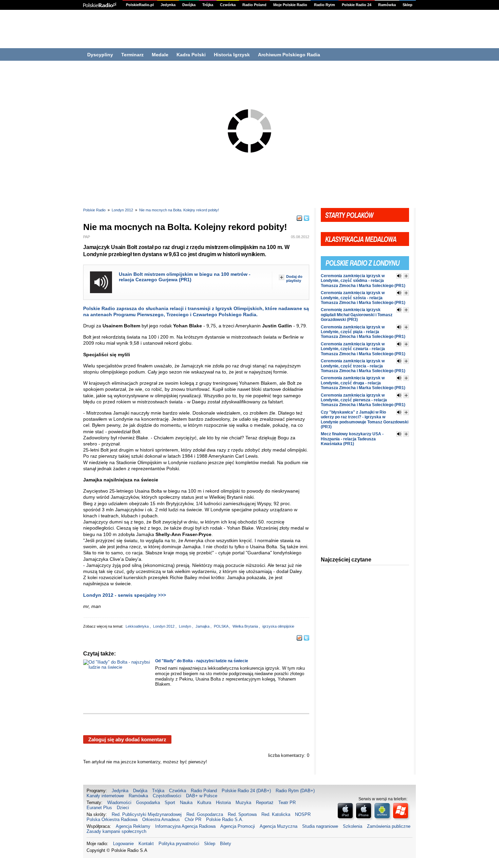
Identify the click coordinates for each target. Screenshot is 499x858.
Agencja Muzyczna (278, 826)
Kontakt (146, 843)
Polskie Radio (94, 210)
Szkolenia (352, 826)
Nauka (186, 802)
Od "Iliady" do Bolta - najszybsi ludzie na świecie (201, 661)
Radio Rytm (324, 5)
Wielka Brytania (246, 626)
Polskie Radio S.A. (224, 819)
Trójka (207, 5)
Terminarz (132, 54)
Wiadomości (119, 802)
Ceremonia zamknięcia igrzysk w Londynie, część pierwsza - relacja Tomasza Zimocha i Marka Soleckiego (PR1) (363, 400)
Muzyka (243, 802)
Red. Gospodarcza (204, 814)
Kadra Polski (191, 54)
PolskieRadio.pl (140, 5)
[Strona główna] (99, 4)
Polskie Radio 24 (356, 5)
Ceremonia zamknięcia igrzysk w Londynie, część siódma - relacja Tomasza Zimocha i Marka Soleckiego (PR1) (363, 280)
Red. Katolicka (275, 814)
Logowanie (123, 843)
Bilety (225, 843)
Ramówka (387, 5)
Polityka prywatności (179, 843)
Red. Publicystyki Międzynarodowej (147, 814)
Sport (170, 802)
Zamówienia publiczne (388, 826)
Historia (223, 802)
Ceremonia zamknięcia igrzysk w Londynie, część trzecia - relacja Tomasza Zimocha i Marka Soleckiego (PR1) (363, 366)
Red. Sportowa (242, 814)
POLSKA (221, 626)
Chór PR (193, 819)
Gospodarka (148, 802)
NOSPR (303, 814)
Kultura (204, 802)
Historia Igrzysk (232, 54)
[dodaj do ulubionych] (406, 276)
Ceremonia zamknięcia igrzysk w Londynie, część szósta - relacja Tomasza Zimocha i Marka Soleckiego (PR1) (363, 297)
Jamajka (203, 626)
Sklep (407, 5)
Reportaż (265, 802)
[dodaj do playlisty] (281, 277)
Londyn (185, 626)
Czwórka (228, 5)
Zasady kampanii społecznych (116, 831)
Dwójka (189, 5)
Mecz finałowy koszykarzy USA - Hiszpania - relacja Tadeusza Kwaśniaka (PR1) (352, 439)
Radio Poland (254, 5)
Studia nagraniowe (320, 826)
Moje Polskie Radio (290, 5)
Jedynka (168, 5)
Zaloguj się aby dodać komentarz (127, 739)
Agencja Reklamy (133, 826)
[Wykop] (299, 218)
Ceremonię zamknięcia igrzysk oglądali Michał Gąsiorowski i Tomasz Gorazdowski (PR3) (356, 314)
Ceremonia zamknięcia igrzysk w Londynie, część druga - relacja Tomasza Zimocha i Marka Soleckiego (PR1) (363, 383)
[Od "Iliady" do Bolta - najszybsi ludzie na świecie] (117, 678)
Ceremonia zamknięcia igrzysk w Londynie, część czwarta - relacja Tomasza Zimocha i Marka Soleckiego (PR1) (363, 349)
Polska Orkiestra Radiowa (112, 819)
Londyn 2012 (122, 210)
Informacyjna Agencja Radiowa (185, 826)
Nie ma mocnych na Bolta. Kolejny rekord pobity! (179, 210)
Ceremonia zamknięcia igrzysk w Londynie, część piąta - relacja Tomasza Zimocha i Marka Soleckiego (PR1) (363, 332)
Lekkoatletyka (138, 626)
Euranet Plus (99, 807)
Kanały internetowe (105, 795)
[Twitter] (306, 218)
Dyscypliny (100, 54)
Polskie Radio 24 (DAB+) (246, 790)
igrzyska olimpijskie (278, 626)
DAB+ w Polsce (201, 795)
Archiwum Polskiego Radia (289, 54)
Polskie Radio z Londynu (365, 259)
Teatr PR (287, 802)
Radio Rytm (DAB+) (295, 790)
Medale (160, 54)
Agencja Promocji (237, 826)
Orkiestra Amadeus (161, 819)
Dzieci (123, 807)
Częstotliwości (167, 795)
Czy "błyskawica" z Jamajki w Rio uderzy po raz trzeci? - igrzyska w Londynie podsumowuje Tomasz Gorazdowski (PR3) (364, 419)
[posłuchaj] (101, 282)
